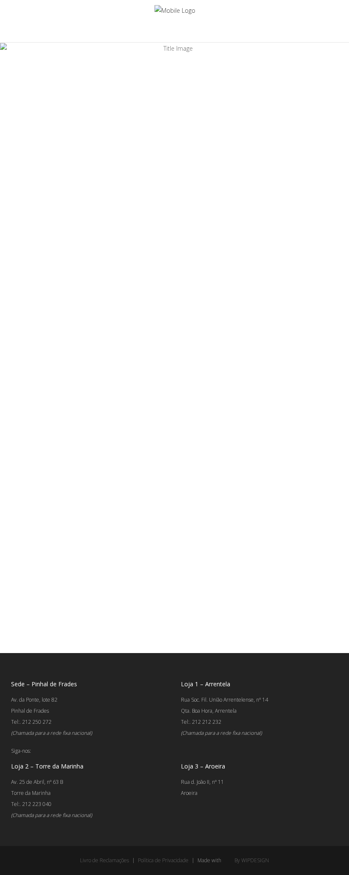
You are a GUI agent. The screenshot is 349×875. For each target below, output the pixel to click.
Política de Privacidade (163, 860)
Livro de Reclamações (104, 860)
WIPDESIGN (255, 860)
